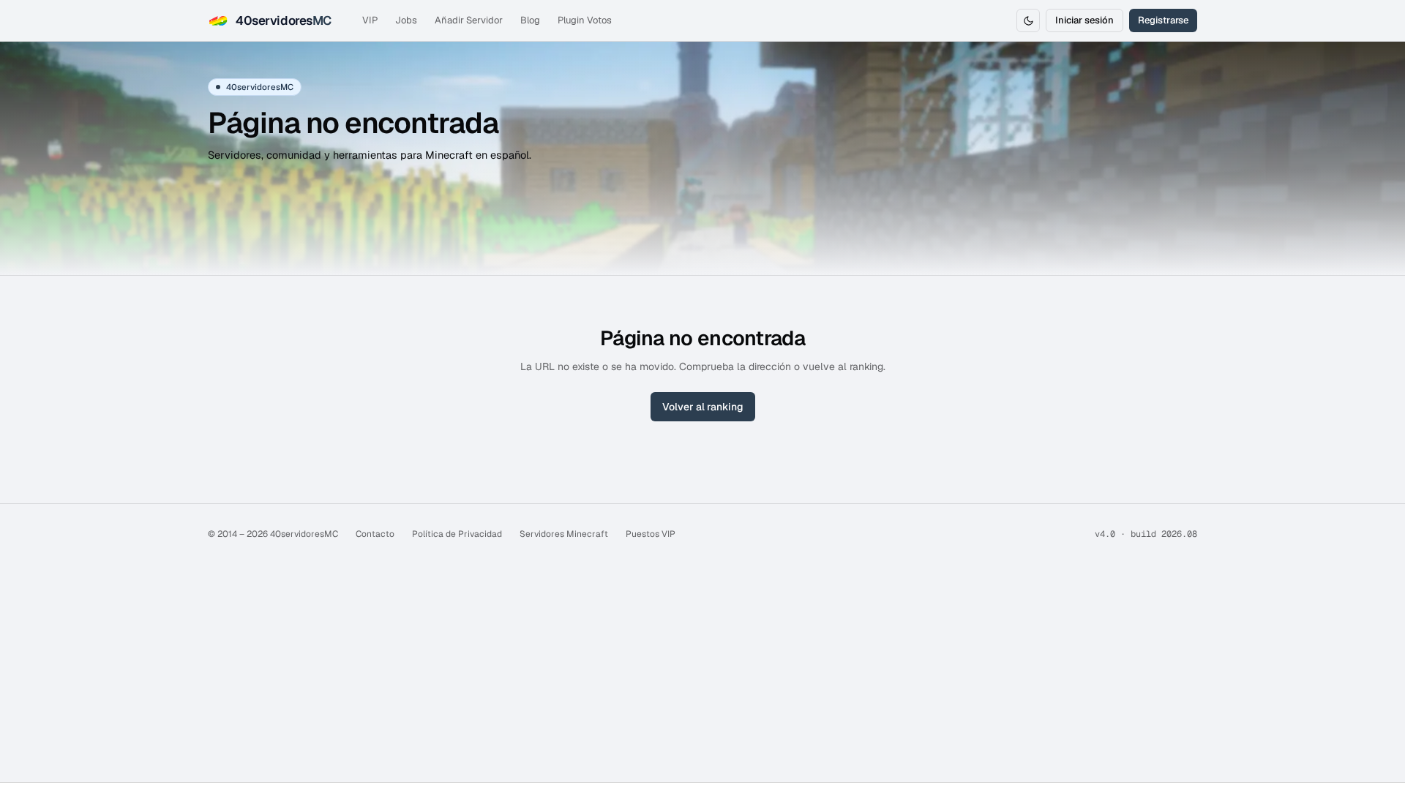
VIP (370, 20)
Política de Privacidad (457, 534)
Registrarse (1163, 20)
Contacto (375, 534)
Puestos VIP (650, 534)
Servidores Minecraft (564, 534)
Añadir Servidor (469, 20)
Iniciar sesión (1084, 20)
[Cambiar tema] (1028, 20)
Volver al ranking (702, 406)
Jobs (406, 20)
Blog (530, 20)
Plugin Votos (585, 20)
